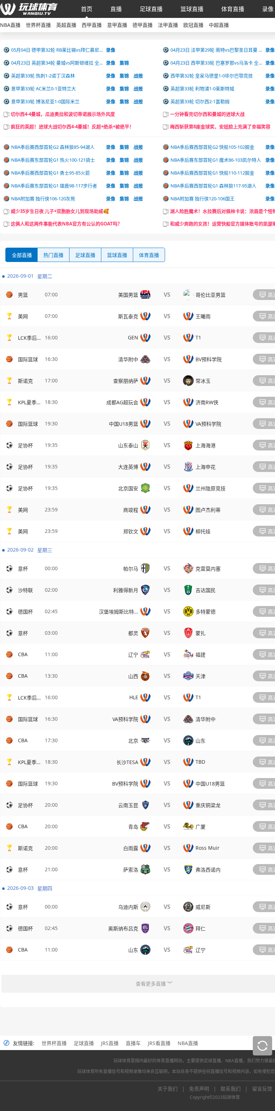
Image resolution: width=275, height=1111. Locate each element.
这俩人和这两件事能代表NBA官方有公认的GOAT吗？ (66, 223)
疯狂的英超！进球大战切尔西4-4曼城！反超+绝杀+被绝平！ (72, 126)
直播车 (133, 1043)
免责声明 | (205, 1088)
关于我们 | (173, 1088)
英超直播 (66, 25)
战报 (138, 75)
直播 (116, 9)
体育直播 (232, 9)
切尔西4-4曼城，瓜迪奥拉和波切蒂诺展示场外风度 (63, 114)
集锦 (124, 62)
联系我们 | (236, 1088)
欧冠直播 (193, 25)
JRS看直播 (159, 1043)
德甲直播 (142, 25)
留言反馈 (262, 1088)
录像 (268, 9)
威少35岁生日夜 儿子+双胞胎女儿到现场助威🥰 (60, 211)
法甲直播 (168, 25)
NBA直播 (10, 25)
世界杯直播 (38, 25)
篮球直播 (191, 9)
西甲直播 (92, 25)
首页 (86, 9)
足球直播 (151, 9)
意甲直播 (117, 25)
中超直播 (219, 25)
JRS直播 (110, 1043)
